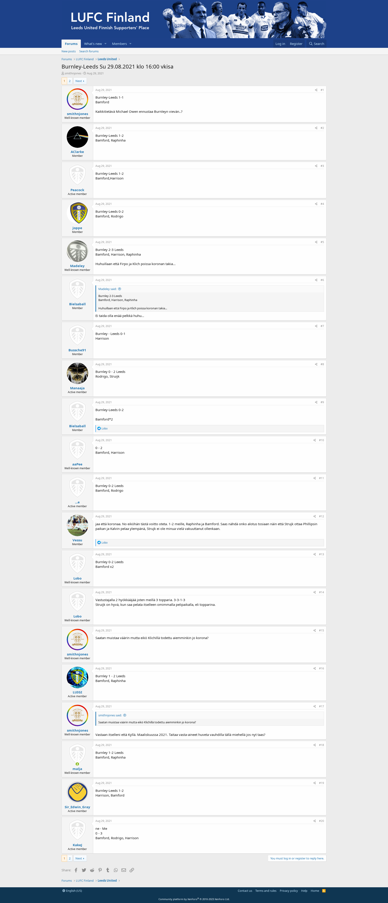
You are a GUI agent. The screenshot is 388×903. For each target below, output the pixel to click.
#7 (322, 326)
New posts (69, 51)
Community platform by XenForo (194, 899)
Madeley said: (107, 289)
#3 (322, 166)
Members (119, 43)
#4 (322, 204)
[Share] (316, 90)
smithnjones (73, 73)
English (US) (73, 891)
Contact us (245, 891)
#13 (321, 554)
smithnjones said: (110, 715)
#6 (322, 280)
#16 (321, 668)
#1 (322, 90)
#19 (321, 783)
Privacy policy (289, 891)
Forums (71, 43)
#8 (322, 364)
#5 (322, 242)
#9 (322, 402)
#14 (321, 592)
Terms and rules (265, 891)
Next (78, 81)
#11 (321, 478)
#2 (322, 128)
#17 (321, 706)
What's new (93, 43)
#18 (321, 745)
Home (315, 891)
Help (304, 891)
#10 (321, 440)
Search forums (89, 51)
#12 (321, 516)
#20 (321, 821)
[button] (105, 44)
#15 (321, 630)
